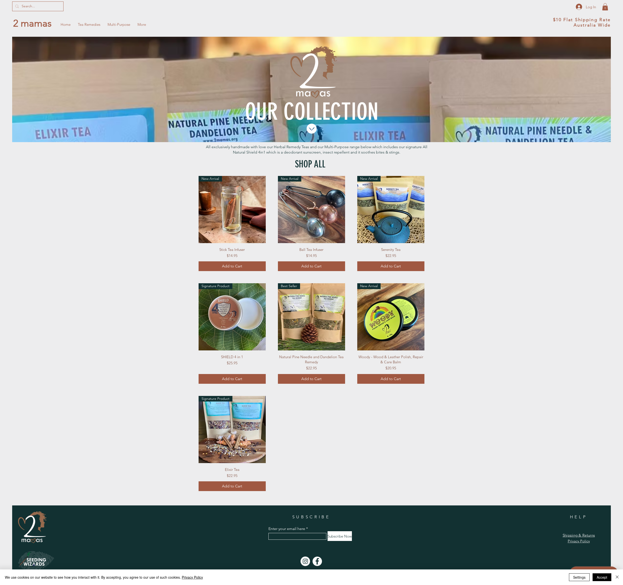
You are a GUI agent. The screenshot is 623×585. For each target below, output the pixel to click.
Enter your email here (286, 529)
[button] (605, 6)
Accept (602, 577)
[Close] (617, 577)
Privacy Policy (192, 577)
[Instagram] (305, 561)
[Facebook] (317, 561)
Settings (579, 577)
